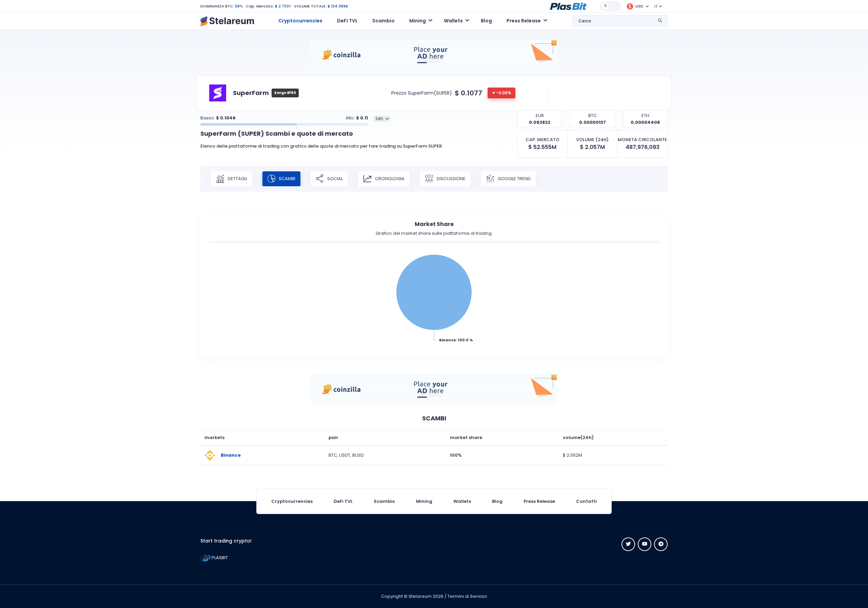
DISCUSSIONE (451, 178)
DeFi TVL (347, 20)
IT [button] (655, 6)
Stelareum (420, 596)
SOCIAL (334, 178)
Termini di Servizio (467, 596)
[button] (568, 5)
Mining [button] (417, 20)
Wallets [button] (453, 20)
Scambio (383, 20)
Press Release (539, 501)
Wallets (462, 501)
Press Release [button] (524, 20)
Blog (486, 20)
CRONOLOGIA (389, 178)
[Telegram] (661, 544)
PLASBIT (219, 557)
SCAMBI (286, 178)
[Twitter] (628, 544)
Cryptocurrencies (300, 20)
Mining (424, 501)
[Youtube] (644, 544)
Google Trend (514, 178)
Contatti (586, 501)
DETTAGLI (237, 178)
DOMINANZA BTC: (217, 6)
